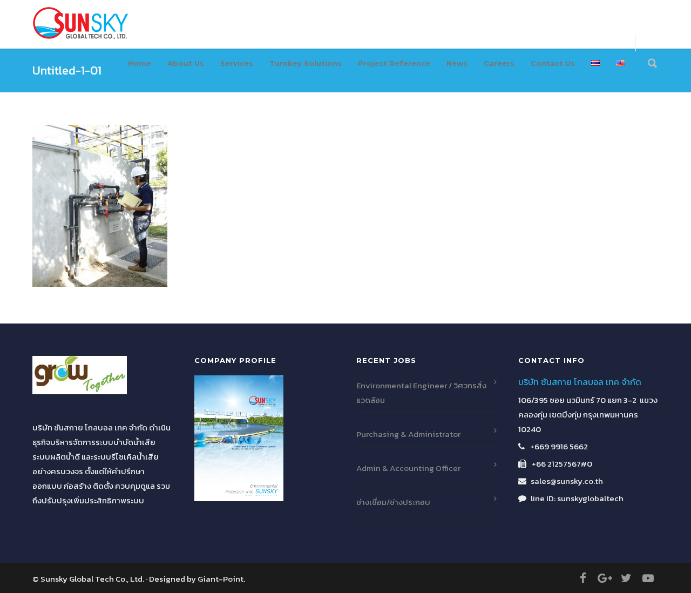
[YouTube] (648, 578)
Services (236, 63)
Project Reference (394, 63)
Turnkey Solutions (305, 63)
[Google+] (604, 578)
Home (139, 63)
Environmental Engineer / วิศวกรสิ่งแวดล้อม (421, 392)
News (457, 63)
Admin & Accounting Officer (408, 468)
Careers (499, 63)
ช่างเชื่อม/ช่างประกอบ (393, 502)
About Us (185, 63)
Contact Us (553, 63)
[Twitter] (626, 578)
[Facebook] (583, 578)
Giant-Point (220, 578)
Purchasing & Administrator (408, 434)
